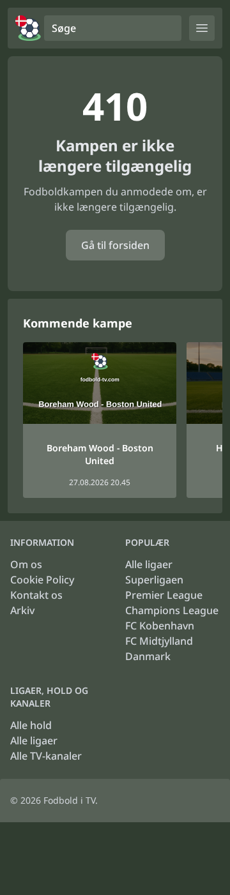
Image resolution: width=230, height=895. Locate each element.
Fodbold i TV (69, 800)
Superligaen (154, 580)
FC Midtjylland (159, 641)
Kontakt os (36, 595)
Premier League (164, 595)
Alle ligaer (148, 564)
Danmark (148, 656)
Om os (26, 564)
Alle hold (31, 725)
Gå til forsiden (115, 245)
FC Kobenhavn (159, 626)
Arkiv (22, 610)
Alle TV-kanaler (46, 756)
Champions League (171, 610)
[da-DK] (28, 28)
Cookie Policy (42, 580)
